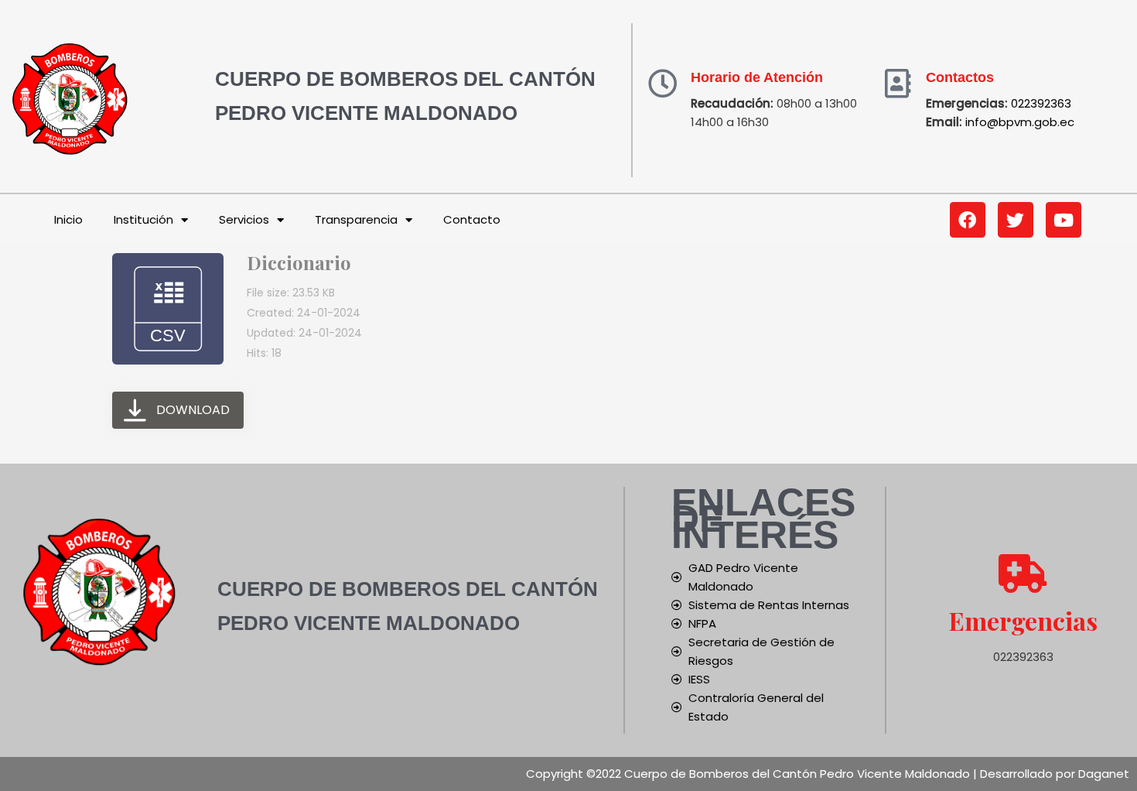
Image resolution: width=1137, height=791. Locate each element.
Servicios (244, 219)
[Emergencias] (1023, 573)
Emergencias (1023, 620)
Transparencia (356, 219)
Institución (143, 219)
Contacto (471, 219)
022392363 (1041, 103)
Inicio (68, 219)
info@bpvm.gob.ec (1019, 122)
